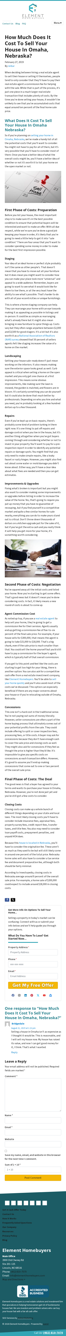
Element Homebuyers (21, 679)
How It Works (9, 1218)
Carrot (46, 1324)
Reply (14, 1052)
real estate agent (44, 618)
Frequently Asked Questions (17, 1222)
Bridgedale (18, 1023)
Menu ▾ (58, 23)
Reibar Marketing (25, 1318)
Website (9, 1139)
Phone (12, 959)
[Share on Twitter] (13, 900)
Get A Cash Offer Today (14, 1209)
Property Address (18, 947)
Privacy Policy (9, 1235)
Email (12, 971)
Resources (7, 1231)
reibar (11, 66)
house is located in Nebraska (34, 843)
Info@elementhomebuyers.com (27, 1275)
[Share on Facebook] (7, 900)
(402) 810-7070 (19, 1272)
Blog (17, 23)
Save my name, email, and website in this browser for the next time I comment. (33, 1157)
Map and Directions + (13, 1279)
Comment (11, 1076)
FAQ (24, 23)
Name (9, 1115)
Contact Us (7, 23)
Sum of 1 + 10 (13, 1165)
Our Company (9, 1227)
